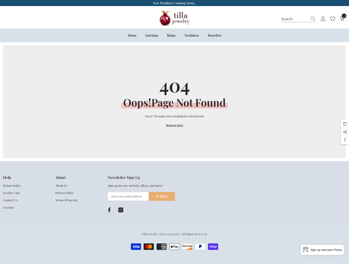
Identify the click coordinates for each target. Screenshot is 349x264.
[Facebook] (109, 210)
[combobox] (294, 19)
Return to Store (174, 125)
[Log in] (323, 18)
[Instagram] (121, 210)
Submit (162, 196)
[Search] (298, 19)
